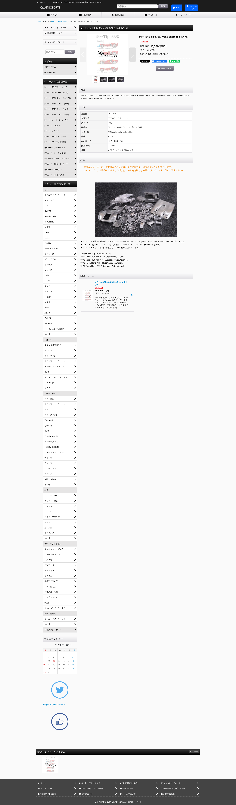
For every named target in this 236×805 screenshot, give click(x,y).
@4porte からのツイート (54, 704)
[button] (83, 54)
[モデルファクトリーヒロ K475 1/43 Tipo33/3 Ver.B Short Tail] (107, 54)
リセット (195, 752)
